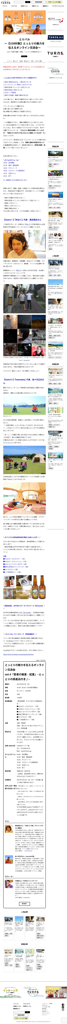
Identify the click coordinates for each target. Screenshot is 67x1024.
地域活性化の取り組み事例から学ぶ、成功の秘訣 (55, 349)
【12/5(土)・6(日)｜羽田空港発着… (19, 956)
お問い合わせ (44, 1010)
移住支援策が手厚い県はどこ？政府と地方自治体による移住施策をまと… (55, 288)
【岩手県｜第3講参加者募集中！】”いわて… (30, 957)
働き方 (6, 935)
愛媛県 (17, 964)
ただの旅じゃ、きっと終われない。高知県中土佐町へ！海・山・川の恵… (55, 327)
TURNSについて (45, 1005)
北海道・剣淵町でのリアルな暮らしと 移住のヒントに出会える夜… (40, 961)
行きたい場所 (38, 61)
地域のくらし (39, 937)
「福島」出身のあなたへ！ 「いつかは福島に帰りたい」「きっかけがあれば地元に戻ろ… (55, 245)
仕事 (11, 933)
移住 (32, 61)
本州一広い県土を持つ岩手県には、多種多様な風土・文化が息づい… (30, 962)
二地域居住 (39, 966)
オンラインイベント (53, 229)
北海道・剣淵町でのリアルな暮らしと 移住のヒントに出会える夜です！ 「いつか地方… (55, 443)
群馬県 (6, 963)
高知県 (38, 933)
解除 (49, 1006)
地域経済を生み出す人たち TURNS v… (8, 924)
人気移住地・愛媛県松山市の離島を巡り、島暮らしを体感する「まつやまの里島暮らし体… (55, 400)
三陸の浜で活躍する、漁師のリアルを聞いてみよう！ (55, 200)
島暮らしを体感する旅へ (53, 157)
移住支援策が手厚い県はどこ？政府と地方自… (19, 924)
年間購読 (50, 1003)
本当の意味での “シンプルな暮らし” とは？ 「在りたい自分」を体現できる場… (55, 182)
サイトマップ (44, 1014)
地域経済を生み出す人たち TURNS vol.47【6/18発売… (54, 267)
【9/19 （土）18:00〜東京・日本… (40, 957)
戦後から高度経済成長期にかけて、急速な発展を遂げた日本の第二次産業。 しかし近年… (55, 313)
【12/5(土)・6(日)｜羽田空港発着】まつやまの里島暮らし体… (55, 395)
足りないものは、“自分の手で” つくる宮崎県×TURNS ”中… (55, 178)
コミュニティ (51, 188)
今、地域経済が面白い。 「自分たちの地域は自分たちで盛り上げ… (8, 929)
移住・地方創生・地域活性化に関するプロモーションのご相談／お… (19, 929)
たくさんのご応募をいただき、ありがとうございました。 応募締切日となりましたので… (55, 161)
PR (54, 207)
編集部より (16, 1008)
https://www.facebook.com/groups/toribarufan (18, 654)
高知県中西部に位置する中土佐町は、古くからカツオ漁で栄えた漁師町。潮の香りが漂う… (55, 332)
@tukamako (26, 897)
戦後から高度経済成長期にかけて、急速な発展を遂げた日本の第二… (30, 929)
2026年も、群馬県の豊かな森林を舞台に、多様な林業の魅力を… (8, 960)
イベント (9, 61)
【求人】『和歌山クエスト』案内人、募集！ (55, 460)
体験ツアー (56, 164)
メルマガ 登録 (44, 1006)
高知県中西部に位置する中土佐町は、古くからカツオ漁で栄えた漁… (40, 929)
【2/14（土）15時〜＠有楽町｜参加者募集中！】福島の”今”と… (55, 241)
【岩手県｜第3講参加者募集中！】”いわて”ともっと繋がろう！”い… (55, 416)
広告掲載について (45, 1011)
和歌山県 (51, 468)
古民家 (21, 61)
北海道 (38, 964)
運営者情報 (44, 1008)
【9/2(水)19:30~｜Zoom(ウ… (8, 956)
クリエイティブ (57, 186)
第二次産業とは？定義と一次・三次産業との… (29, 924)
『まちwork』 (26, 613)
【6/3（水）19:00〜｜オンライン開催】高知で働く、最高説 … (55, 219)
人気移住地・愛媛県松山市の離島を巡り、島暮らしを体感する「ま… (19, 960)
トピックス (26, 1004)
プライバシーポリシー (46, 1013)
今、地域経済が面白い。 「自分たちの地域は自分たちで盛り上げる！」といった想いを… (55, 272)
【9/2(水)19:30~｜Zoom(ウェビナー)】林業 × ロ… (55, 376)
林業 (11, 965)
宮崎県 (50, 186)
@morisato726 (26, 360)
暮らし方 (15, 61)
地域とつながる (40, 935)
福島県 (50, 249)
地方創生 (39, 968)
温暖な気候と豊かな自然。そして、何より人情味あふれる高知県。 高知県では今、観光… (55, 224)
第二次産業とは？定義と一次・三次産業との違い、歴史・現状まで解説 (55, 307)
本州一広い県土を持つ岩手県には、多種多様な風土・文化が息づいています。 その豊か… (55, 421)
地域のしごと (27, 1006)
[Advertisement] (55, 112)
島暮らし (17, 966)
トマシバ (9, 443)
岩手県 (50, 207)
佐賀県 (6, 933)
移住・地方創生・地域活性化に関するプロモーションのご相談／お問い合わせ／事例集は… (55, 293)
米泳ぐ (27, 224)
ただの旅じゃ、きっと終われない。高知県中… (40, 924)
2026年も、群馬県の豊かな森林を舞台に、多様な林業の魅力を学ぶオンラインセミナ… (55, 380)
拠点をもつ (27, 61)
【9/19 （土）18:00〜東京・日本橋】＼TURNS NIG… (55, 439)
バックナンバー (45, 1003)
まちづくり (56, 227)
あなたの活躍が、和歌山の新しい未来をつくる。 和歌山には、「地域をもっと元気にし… (55, 465)
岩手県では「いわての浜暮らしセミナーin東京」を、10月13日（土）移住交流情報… (55, 204)
